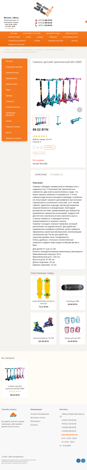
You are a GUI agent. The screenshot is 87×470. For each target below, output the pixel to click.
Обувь (28, 37)
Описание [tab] (41, 174)
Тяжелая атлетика (56, 41)
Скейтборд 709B (72, 301)
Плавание (53, 37)
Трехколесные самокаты (55, 50)
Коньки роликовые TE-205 (43, 338)
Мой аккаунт (35, 421)
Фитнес (75, 41)
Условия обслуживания (40, 414)
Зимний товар (14, 37)
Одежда (40, 37)
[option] (40, 120)
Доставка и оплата (38, 418)
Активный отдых (53, 33)
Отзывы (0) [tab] (56, 174)
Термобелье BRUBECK (17, 41)
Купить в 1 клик (39, 153)
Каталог (16, 50)
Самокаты (40, 50)
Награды (14, 33)
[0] (83, 23)
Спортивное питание (32, 33)
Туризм (37, 41)
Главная (7, 50)
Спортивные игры (70, 37)
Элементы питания (16, 44)
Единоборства (72, 33)
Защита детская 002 (72, 338)
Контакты (34, 425)
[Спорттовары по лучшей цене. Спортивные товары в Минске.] (43, 9)
